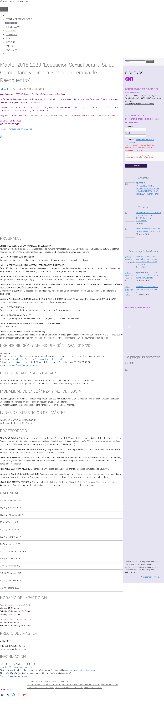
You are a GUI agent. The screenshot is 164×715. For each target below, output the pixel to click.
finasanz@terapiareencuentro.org (15, 676)
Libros (9, 38)
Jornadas (11, 34)
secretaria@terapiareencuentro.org (22, 365)
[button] (129, 326)
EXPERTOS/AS (13, 27)
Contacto (11, 50)
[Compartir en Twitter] (8, 695)
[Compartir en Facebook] (2, 695)
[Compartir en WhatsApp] (13, 695)
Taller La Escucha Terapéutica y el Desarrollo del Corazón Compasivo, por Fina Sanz (64, 687)
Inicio (9, 15)
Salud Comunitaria (59, 681)
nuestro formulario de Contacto (80, 670)
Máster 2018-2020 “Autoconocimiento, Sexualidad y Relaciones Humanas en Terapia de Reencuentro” (72, 684)
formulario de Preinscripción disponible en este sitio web (37, 359)
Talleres (11, 31)
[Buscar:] (135, 62)
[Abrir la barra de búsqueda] (1, 5)
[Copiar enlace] (19, 695)
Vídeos (9, 46)
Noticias (11, 42)
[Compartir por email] (25, 695)
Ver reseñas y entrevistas (151, 577)
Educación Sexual (42, 681)
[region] (143, 328)
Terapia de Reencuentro (19, 19)
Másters (11, 23)
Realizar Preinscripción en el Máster (16, 129)
